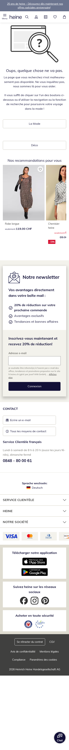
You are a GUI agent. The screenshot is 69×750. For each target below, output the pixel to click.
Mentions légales (49, 651)
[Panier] (64, 17)
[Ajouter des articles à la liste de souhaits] (40, 169)
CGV (52, 641)
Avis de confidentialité (22, 651)
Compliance (18, 659)
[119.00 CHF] (24, 193)
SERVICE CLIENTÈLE (18, 500)
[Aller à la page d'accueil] (15, 17)
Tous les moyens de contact (28, 431)
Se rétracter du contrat (30, 641)
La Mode (34, 123)
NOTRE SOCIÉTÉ (15, 522)
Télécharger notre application (34, 553)
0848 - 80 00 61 (17, 460)
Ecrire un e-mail (26, 421)
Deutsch (37, 487)
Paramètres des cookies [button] (43, 659)
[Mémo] (55, 17)
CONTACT (10, 409)
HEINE (8, 511)
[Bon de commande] (45, 17)
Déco (34, 145)
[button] (4, 17)
